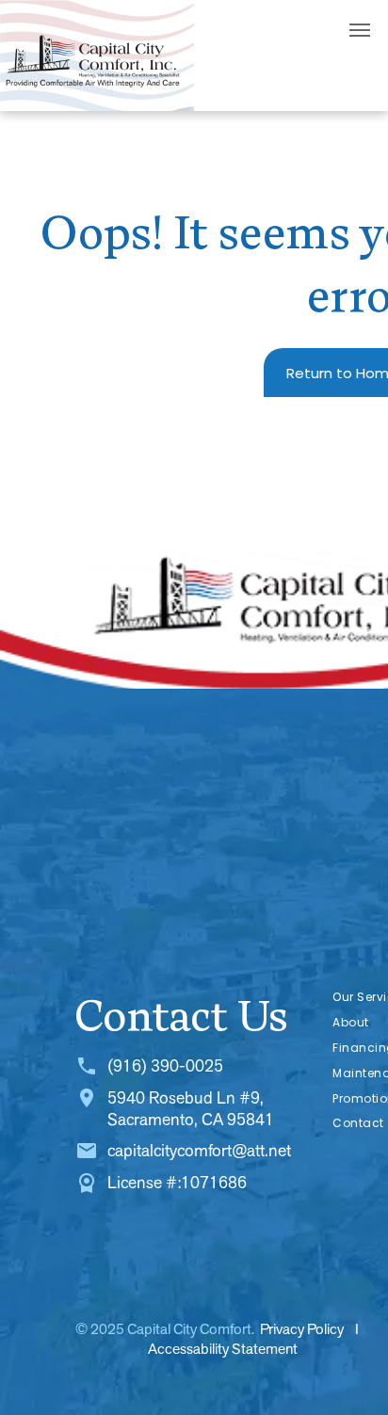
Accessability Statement (223, 1349)
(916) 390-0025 (165, 1065)
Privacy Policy (302, 1329)
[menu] (360, 30)
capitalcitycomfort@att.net (199, 1150)
